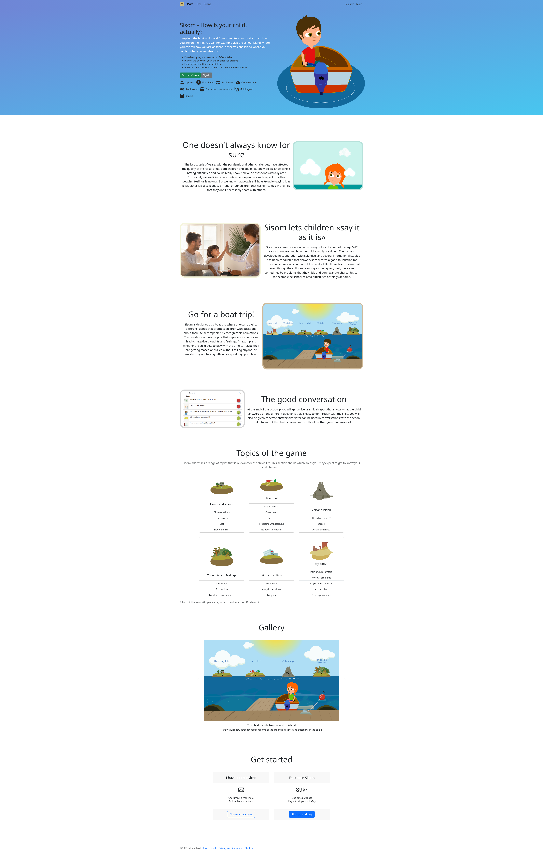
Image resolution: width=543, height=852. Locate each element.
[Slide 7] (261, 735)
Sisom (190, 4)
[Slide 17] (312, 735)
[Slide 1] (231, 735)
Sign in (206, 75)
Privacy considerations (231, 848)
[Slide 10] (276, 735)
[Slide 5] (251, 735)
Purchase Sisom (190, 75)
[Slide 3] (241, 735)
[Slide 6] (256, 735)
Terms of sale (210, 848)
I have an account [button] (241, 814)
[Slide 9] (271, 735)
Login (359, 4)
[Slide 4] (246, 735)
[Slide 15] (302, 735)
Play (199, 4)
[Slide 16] (307, 735)
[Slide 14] (297, 735)
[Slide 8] (266, 735)
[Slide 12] (287, 735)
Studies (249, 848)
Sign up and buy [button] (301, 814)
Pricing (207, 4)
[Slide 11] (282, 735)
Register (349, 4)
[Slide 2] (236, 735)
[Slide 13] (292, 735)
